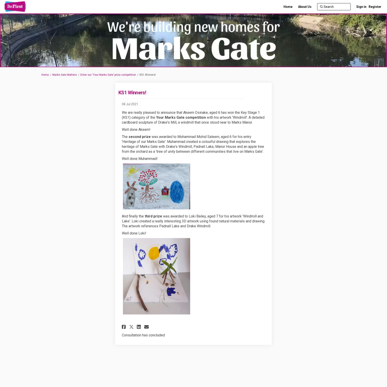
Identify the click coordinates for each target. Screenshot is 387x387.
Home (45, 74)
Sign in (361, 7)
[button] (124, 327)
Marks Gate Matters (64, 74)
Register (375, 7)
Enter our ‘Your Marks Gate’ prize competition (108, 74)
